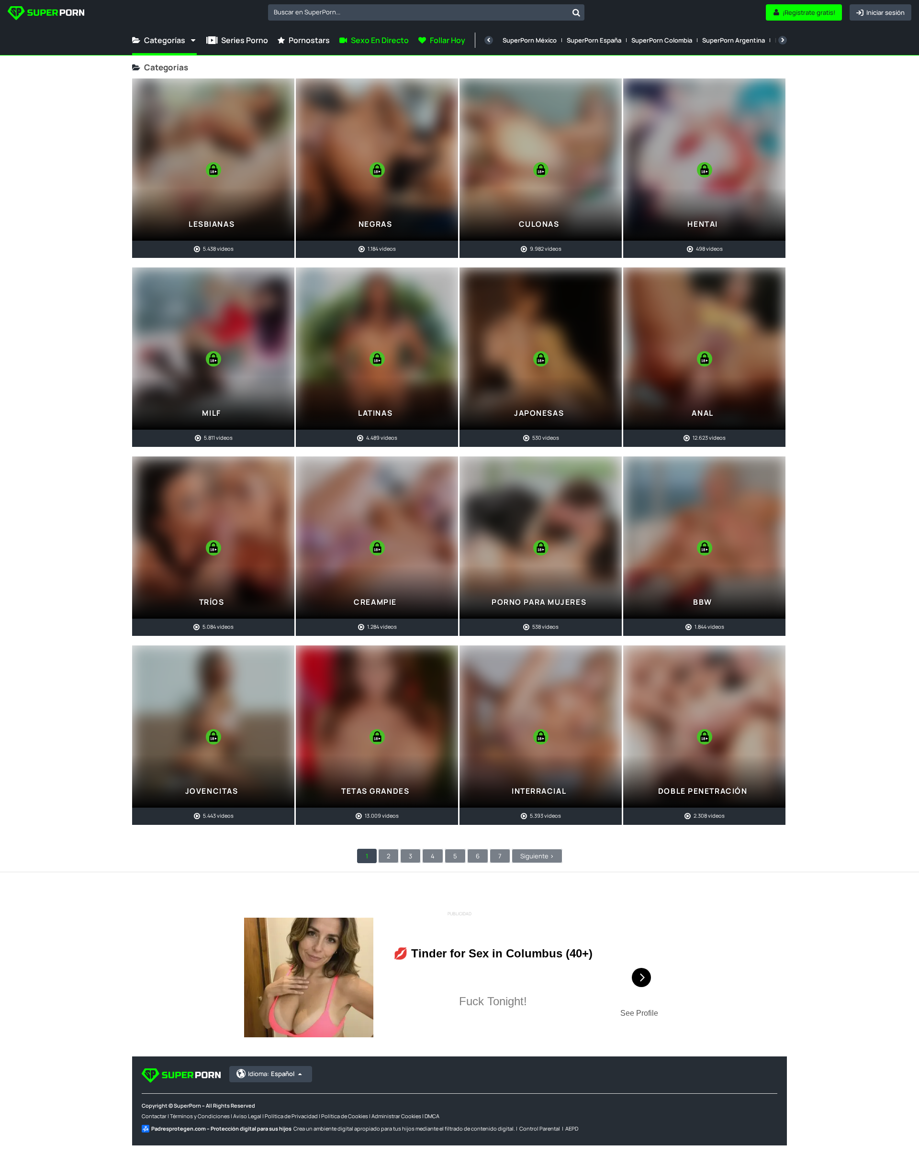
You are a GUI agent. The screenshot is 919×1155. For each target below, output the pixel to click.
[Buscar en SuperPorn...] (576, 12)
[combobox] (426, 12)
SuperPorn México (530, 40)
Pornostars (309, 40)
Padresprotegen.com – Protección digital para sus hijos (221, 1128)
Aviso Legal (247, 1116)
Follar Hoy (447, 40)
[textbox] (418, 12)
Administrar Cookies (396, 1116)
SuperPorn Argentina (733, 40)
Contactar (154, 1116)
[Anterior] (488, 40)
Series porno (244, 40)
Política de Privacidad (291, 1116)
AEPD (571, 1128)
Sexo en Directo (380, 40)
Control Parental (539, 1128)
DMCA (432, 1116)
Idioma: (271, 1073)
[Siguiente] (782, 40)
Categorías (164, 40)
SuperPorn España (594, 40)
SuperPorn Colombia (661, 40)
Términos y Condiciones (200, 1116)
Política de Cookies (344, 1116)
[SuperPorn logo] (46, 14)
